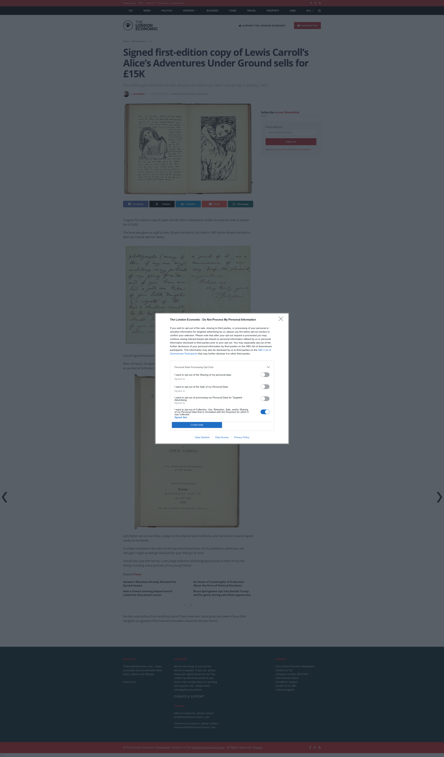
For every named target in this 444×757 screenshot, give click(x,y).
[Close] (282, 320)
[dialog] (222, 378)
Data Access (222, 437)
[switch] (265, 374)
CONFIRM (197, 425)
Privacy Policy (241, 437)
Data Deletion (202, 437)
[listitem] (222, 367)
